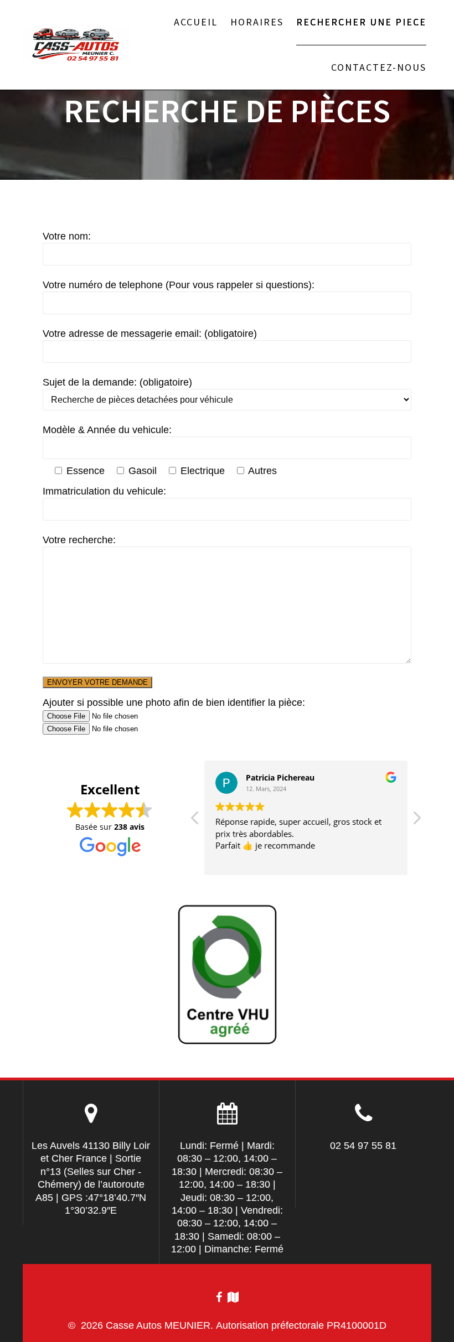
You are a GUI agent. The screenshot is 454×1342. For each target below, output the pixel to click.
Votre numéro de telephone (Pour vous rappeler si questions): (178, 284)
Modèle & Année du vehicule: (107, 429)
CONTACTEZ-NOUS (378, 67)
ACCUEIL (196, 21)
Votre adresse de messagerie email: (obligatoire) (150, 333)
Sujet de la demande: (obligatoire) (117, 382)
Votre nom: (67, 236)
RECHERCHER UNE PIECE (361, 21)
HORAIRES (256, 21)
